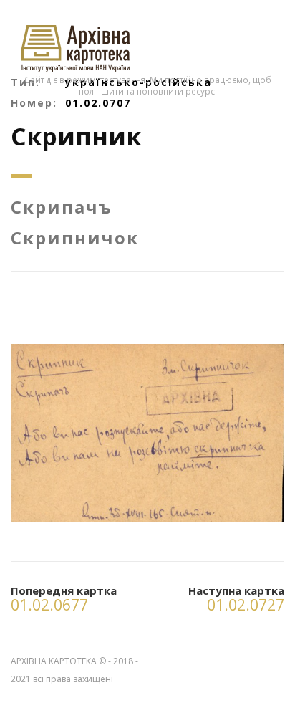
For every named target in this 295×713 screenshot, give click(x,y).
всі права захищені (73, 679)
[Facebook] (272, 658)
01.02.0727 (245, 605)
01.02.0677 (49, 605)
